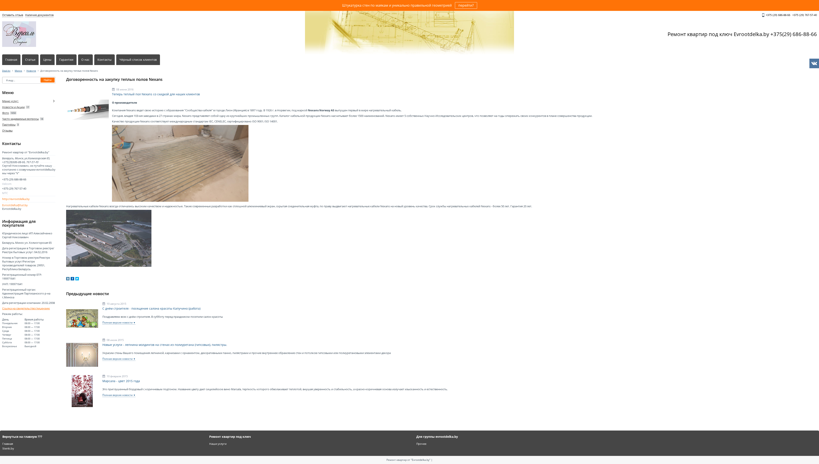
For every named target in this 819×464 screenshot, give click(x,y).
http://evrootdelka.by (16, 199)
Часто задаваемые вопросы (20, 119)
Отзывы (7, 130)
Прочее (421, 444)
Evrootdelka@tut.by (15, 205)
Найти (47, 80)
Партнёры (9, 124)
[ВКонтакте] (68, 279)
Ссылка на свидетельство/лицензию (26, 308)
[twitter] (77, 279)
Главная (11, 60)
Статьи (30, 60)
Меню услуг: (10, 101)
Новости (31, 70)
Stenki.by (8, 448)
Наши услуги (218, 444)
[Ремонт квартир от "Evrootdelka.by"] (19, 34)
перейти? (466, 5)
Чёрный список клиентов (138, 60)
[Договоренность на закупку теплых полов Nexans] (87, 109)
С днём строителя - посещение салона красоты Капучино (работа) (151, 308)
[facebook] (72, 279)
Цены (47, 60)
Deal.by (6, 70)
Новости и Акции (13, 107)
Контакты (104, 60)
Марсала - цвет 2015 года (121, 381)
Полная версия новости (117, 322)
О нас (85, 60)
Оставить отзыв (12, 15)
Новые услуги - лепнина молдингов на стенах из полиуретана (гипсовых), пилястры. (164, 345)
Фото (5, 113)
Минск (18, 70)
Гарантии (66, 60)
